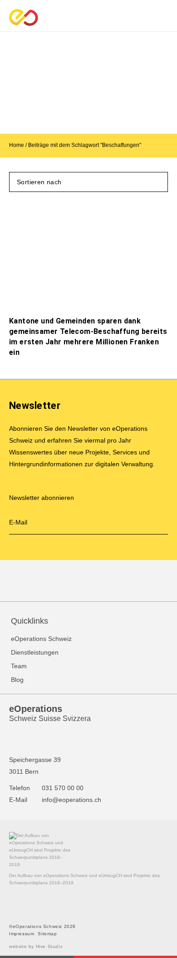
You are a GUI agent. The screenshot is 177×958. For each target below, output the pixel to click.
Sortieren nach (39, 182)
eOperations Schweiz (41, 638)
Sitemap (47, 933)
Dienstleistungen (35, 652)
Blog (17, 679)
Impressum (21, 933)
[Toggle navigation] (168, 17)
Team (19, 666)
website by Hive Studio (36, 946)
